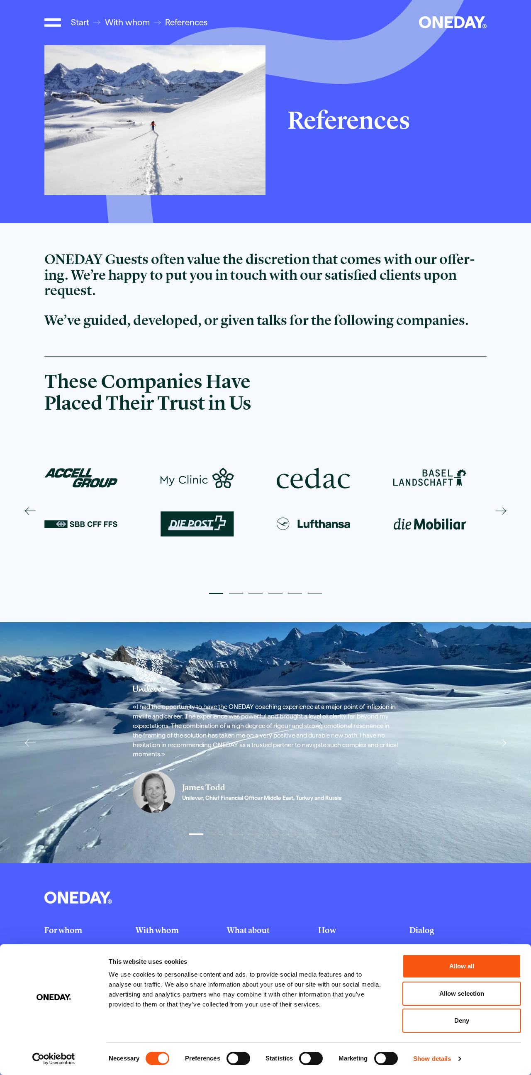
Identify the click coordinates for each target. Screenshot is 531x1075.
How (327, 930)
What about (248, 930)
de (395, 22)
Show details (432, 1058)
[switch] (238, 1058)
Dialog (421, 930)
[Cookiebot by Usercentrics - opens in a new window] (53, 1059)
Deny (461, 1020)
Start (80, 22)
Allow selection (462, 993)
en (408, 22)
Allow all (462, 966)
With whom (127, 22)
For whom (63, 930)
